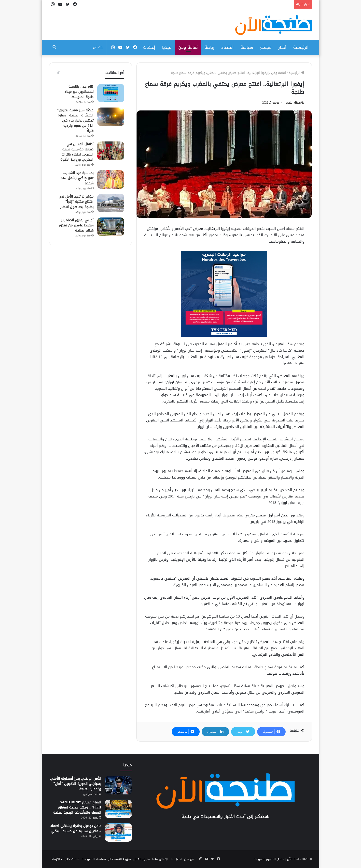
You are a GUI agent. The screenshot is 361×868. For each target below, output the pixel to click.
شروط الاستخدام (119, 859)
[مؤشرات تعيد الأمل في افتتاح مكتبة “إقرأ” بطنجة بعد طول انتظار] (110, 203)
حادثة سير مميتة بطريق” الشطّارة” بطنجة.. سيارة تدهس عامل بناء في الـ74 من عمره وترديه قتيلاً (75, 120)
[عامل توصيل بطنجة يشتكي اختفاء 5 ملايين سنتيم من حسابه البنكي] (118, 832)
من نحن (189, 859)
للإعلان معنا (160, 859)
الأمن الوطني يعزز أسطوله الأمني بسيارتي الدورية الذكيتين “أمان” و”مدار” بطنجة (75, 783)
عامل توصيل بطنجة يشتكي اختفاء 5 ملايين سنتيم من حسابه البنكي (75, 828)
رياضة (209, 47)
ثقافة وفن (188, 47)
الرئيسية (300, 47)
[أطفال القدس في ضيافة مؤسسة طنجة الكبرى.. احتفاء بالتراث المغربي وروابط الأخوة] (110, 150)
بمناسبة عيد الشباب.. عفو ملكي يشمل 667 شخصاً (77, 178)
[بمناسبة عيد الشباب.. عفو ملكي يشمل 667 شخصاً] (110, 179)
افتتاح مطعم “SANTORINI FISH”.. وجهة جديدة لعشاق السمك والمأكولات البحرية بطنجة (77, 807)
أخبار (282, 47)
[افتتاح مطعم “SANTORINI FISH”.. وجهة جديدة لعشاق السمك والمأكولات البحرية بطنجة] (118, 809)
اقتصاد (227, 47)
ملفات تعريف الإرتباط (64, 859)
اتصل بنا (176, 859)
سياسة (246, 47)
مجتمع (266, 47)
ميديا (166, 47)
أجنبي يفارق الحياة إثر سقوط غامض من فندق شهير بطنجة (76, 225)
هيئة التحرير (293, 102)
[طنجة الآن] (273, 25)
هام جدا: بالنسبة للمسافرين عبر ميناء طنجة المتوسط (79, 91)
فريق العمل (141, 859)
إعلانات (149, 47)
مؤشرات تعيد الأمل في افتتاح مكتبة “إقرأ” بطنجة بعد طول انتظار (76, 201)
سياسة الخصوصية (94, 859)
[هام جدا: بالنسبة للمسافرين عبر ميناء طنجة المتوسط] (110, 93)
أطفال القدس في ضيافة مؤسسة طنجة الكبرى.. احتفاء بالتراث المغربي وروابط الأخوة (77, 152)
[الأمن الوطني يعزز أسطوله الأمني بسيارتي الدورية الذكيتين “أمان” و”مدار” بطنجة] (118, 785)
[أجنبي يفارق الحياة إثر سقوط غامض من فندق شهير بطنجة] (110, 226)
